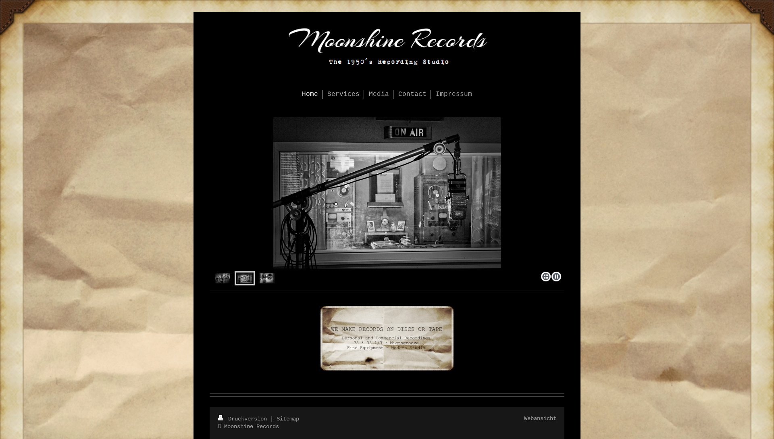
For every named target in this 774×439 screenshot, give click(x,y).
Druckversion (247, 419)
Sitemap (288, 419)
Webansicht (540, 418)
